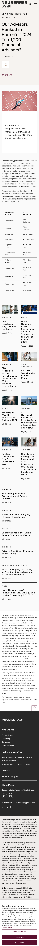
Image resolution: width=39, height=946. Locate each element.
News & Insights (10, 776)
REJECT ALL (19, 937)
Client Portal (8, 785)
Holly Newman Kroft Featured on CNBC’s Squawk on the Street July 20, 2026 (18, 593)
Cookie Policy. (7, 927)
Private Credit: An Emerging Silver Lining (18, 552)
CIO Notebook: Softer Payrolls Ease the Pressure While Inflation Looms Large (9, 377)
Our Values (6, 742)
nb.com (6, 807)
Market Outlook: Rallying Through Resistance (16, 515)
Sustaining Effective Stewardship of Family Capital (14, 496)
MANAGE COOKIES (19, 932)
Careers (6, 770)
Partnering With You (12, 752)
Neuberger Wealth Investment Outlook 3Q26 (10, 416)
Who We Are (8, 729)
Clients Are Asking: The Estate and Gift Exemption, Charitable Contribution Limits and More (28, 464)
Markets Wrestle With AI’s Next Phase (28, 374)
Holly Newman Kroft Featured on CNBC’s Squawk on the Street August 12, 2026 (28, 331)
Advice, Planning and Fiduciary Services (17, 757)
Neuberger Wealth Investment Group (16, 764)
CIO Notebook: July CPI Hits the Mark (9, 325)
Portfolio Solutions (9, 761)
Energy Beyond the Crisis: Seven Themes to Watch (17, 534)
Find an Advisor (8, 735)
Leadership (6, 739)
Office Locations (8, 746)
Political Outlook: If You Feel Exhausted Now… (8, 459)
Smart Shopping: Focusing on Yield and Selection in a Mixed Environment (17, 572)
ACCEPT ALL (19, 943)
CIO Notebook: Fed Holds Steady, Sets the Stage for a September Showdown (29, 420)
